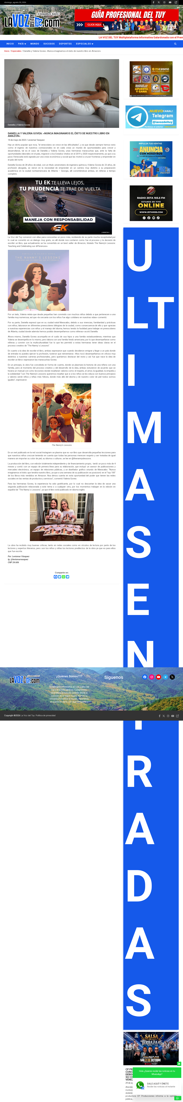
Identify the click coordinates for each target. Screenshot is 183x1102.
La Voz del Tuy (28, 715)
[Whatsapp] (63, 577)
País (21, 43)
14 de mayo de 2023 (17, 140)
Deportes (65, 43)
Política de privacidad (45, 715)
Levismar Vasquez (36, 140)
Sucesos (49, 43)
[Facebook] (55, 577)
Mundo (34, 43)
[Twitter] (59, 577)
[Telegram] (67, 577)
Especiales (83, 43)
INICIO (10, 43)
